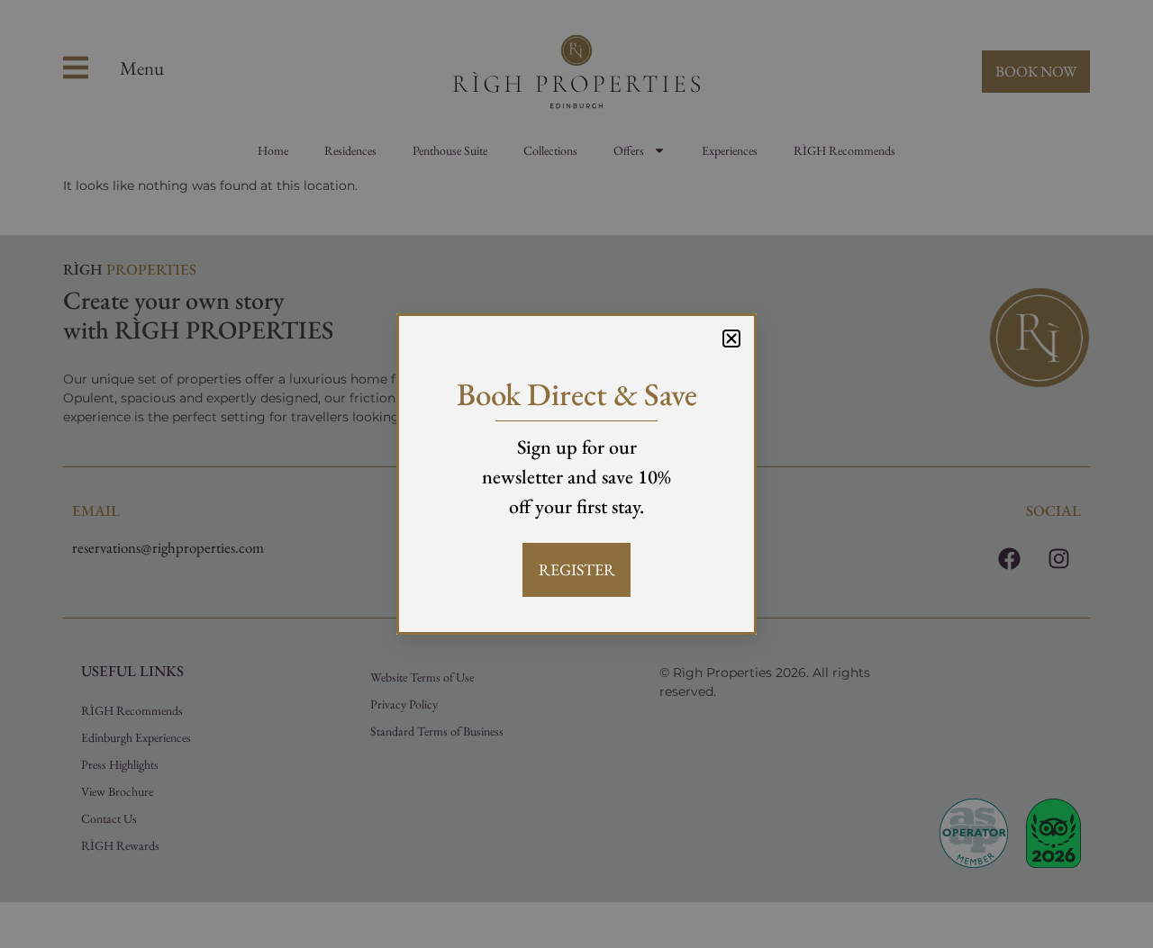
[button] (731, 338)
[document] (576, 474)
